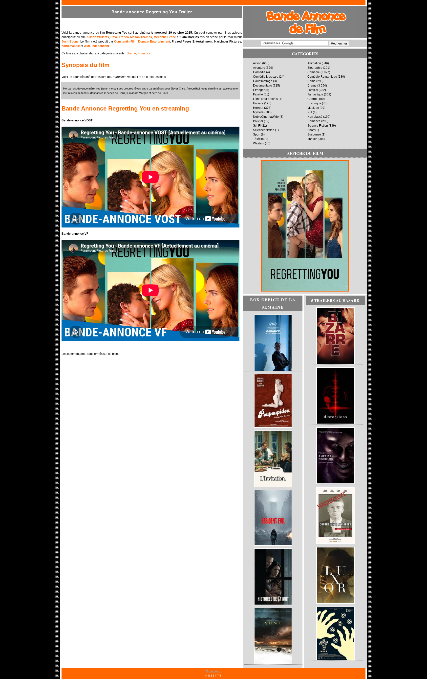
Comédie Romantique (322, 76)
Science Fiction (317, 125)
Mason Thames (141, 37)
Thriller (312, 139)
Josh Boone (70, 41)
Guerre (312, 99)
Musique (313, 108)
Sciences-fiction (263, 130)
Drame (131, 53)
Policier (258, 121)
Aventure (259, 67)
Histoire (258, 103)
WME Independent (96, 46)
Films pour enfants (265, 99)
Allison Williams (97, 37)
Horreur (258, 108)
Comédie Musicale (265, 76)
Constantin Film (125, 41)
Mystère (258, 112)
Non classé (314, 116)
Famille (258, 94)
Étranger (259, 90)
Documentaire (262, 85)
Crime (311, 81)
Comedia (259, 72)
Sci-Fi (257, 125)
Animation (314, 63)
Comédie (313, 72)
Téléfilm (258, 139)
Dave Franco (119, 37)
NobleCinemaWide (266, 116)
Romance (143, 53)
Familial (312, 90)
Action (257, 63)
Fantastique (315, 94)
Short (311, 130)
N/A (309, 112)
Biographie (314, 67)
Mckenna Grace (165, 37)
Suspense (314, 134)
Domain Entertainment (154, 41)
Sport (256, 134)
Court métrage (262, 81)
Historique (314, 103)
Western (258, 143)
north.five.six (71, 46)
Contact (213, 671)
